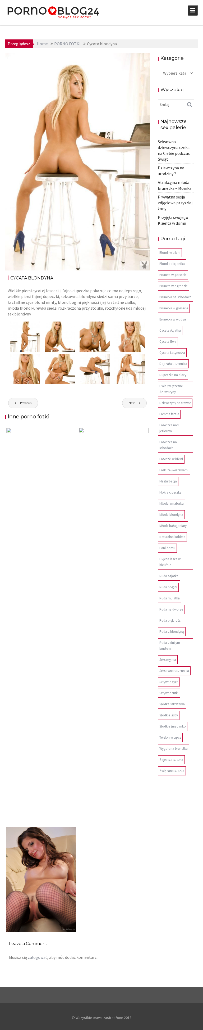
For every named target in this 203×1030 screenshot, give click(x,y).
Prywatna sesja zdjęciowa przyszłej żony (175, 202)
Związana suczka (171, 771)
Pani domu (167, 548)
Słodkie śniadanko (172, 726)
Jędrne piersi (24, 931)
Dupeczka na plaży (172, 375)
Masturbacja (168, 481)
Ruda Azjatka (168, 576)
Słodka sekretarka (172, 704)
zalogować (37, 957)
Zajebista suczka (171, 759)
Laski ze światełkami (173, 470)
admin (55, 59)
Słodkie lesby (168, 715)
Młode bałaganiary (173, 525)
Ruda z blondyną (171, 631)
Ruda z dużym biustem (169, 645)
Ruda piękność (170, 620)
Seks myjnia (167, 659)
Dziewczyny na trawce (175, 403)
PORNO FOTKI (131, 59)
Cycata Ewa (167, 341)
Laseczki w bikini (171, 459)
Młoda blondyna (171, 514)
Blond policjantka (172, 263)
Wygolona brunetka (173, 748)
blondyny (108, 59)
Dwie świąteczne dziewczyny (171, 389)
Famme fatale (169, 414)
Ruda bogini (168, 587)
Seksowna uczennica (174, 670)
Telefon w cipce (170, 737)
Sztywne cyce (168, 682)
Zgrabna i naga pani (105, 824)
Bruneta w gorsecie (172, 275)
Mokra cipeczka (170, 492)
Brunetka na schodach (175, 297)
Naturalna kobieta (172, 537)
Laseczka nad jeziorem (169, 428)
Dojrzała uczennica (173, 364)
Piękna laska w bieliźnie (170, 562)
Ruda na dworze (171, 609)
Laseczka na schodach (168, 445)
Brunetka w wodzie (172, 319)
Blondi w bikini (169, 252)
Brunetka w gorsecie (173, 308)
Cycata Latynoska (172, 352)
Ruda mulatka (169, 598)
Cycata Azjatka (170, 330)
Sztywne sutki (168, 693)
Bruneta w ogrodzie (173, 286)
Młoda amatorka (171, 503)
